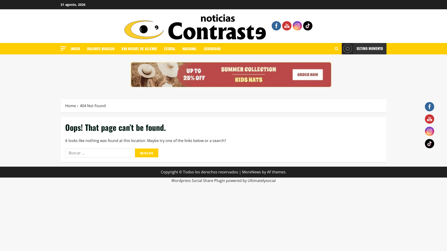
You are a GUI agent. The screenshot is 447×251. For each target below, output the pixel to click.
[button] (63, 48)
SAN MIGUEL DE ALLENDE (139, 48)
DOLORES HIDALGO (101, 48)
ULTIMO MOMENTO (370, 48)
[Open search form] (336, 48)
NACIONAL (190, 48)
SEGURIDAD (212, 48)
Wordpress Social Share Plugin (198, 180)
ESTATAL (170, 48)
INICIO (75, 48)
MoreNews (251, 172)
